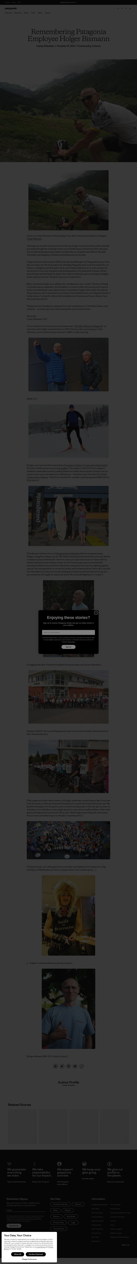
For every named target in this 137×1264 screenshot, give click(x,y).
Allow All (17, 1254)
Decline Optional (36, 1254)
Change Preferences (29, 1259)
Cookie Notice (40, 1247)
